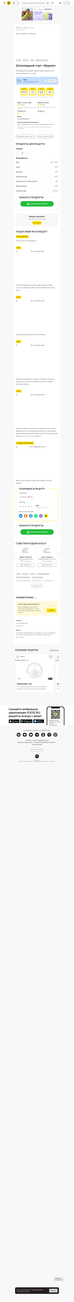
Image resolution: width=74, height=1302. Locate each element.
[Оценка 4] (28, 506)
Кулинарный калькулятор (24, 136)
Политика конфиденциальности (40, 740)
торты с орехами (37, 577)
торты (18, 574)
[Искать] (52, 3)
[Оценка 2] (22, 506)
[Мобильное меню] (5, 3)
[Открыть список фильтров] (48, 3)
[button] (16, 554)
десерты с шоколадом (23, 581)
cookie (27, 1291)
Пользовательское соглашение (25, 742)
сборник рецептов (43, 574)
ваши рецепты (37, 581)
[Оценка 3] (25, 506)
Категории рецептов (37, 744)
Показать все (37, 586)
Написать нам (38, 749)
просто (33, 574)
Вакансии (36, 742)
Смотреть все (54, 650)
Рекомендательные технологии (47, 742)
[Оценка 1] (19, 506)
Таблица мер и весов (44, 136)
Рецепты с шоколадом (23, 577)
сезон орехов (48, 581)
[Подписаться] (51, 656)
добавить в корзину (39, 204)
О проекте (28, 740)
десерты (25, 574)
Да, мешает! (37, 223)
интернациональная (23, 118)
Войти (51, 610)
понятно (53, 1290)
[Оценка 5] (31, 506)
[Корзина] (60, 3)
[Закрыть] (63, 1278)
